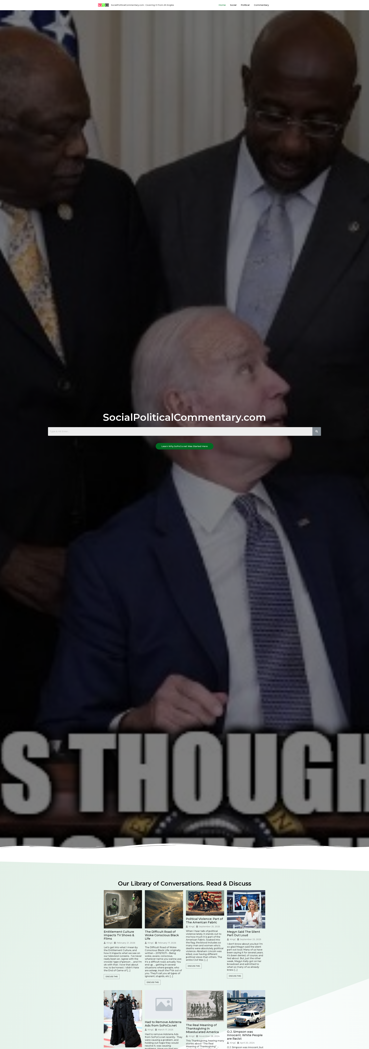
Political (245, 5)
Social (233, 5)
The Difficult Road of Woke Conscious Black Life (162, 935)
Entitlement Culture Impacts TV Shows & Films (119, 935)
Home (222, 5)
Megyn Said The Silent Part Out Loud (243, 933)
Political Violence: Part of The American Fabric (204, 920)
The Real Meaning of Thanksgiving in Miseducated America (202, 1028)
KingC (110, 943)
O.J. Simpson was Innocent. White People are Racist (245, 1035)
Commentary (261, 5)
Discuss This (112, 976)
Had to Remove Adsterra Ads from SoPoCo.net (163, 1023)
